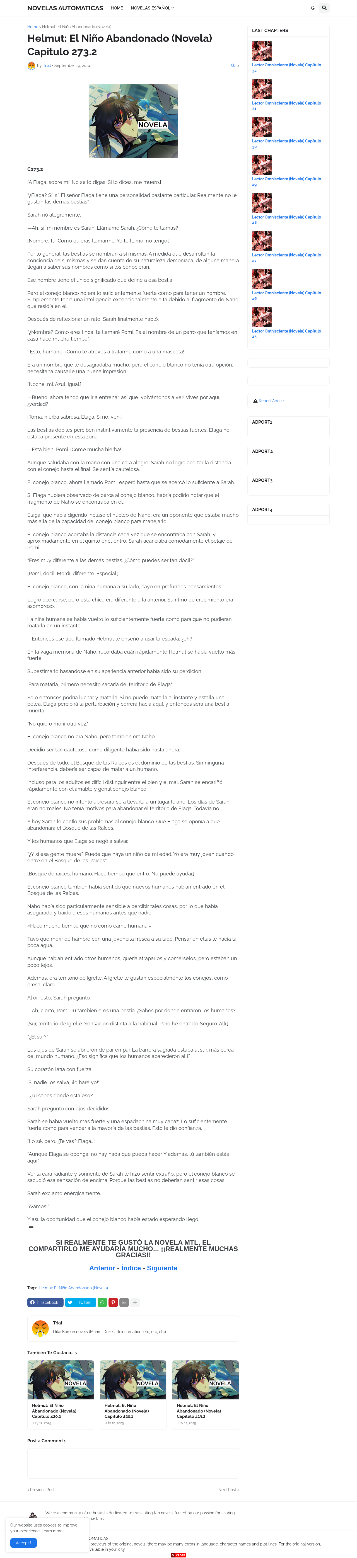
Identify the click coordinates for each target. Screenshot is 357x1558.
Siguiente (162, 1268)
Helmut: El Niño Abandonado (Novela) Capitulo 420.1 (127, 1411)
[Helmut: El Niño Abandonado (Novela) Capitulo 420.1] (133, 1379)
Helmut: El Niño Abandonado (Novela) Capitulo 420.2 (54, 1411)
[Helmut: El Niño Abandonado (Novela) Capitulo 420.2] (61, 1379)
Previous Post (42, 1489)
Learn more (52, 1531)
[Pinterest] (113, 1302)
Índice (132, 1268)
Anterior (103, 1268)
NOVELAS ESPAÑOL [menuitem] (150, 8)
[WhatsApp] (102, 1302)
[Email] (124, 1302)
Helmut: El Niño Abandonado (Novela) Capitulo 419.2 (199, 1411)
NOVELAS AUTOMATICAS (65, 8)
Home (32, 27)
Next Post (227, 1489)
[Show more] (135, 1302)
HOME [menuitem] (117, 8)
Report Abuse (271, 401)
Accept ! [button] (23, 1543)
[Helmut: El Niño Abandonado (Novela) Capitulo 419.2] (205, 1379)
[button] (313, 8)
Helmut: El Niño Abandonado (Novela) (76, 27)
